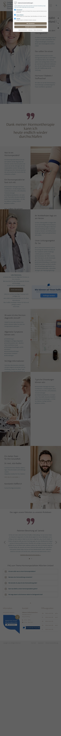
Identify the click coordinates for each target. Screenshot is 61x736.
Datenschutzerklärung (23, 30)
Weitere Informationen (37, 30)
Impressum (30, 30)
